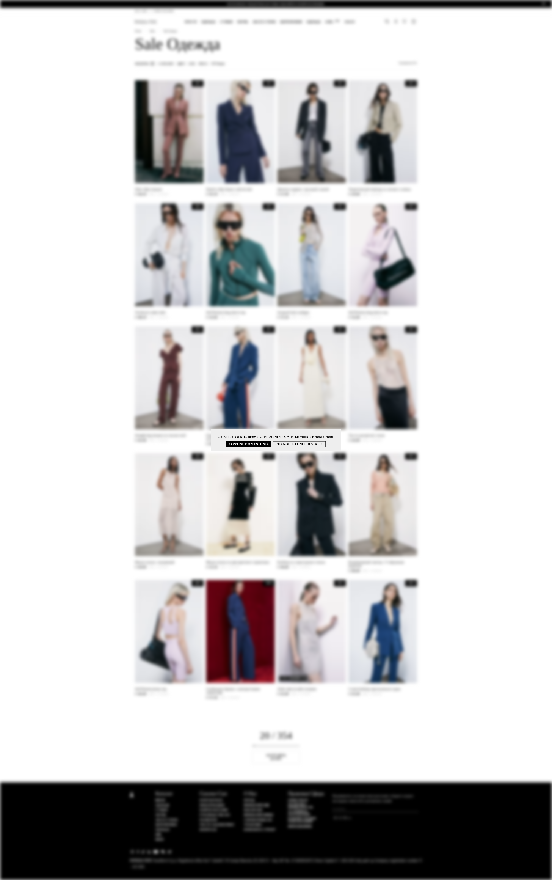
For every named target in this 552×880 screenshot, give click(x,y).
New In (191, 22)
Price (203, 64)
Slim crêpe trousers (148, 189)
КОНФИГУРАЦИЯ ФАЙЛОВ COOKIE (302, 820)
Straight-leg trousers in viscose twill (160, 435)
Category (166, 64)
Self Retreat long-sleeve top (225, 312)
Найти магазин (214, 810)
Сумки (226, 22)
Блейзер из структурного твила (301, 562)
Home (138, 31)
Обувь (242, 22)
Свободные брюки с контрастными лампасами (233, 691)
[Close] (544, 4)
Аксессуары (264, 22)
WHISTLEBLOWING (300, 826)
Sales (350, 22)
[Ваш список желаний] (405, 22)
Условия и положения (299, 813)
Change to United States (299, 444)
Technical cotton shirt (150, 312)
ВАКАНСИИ (253, 810)
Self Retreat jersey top (150, 689)
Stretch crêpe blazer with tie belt (229, 189)
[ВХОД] (396, 22)
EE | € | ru (141, 11)
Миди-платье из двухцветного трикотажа (237, 562)
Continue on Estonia (249, 444)
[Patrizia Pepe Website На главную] (146, 22)
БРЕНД (249, 800)
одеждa (208, 22)
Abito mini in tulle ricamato (296, 689)
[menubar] (270, 22)
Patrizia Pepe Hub (256, 805)
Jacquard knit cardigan (293, 312)
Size (192, 64)
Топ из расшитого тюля (366, 435)
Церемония (291, 22)
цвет (181, 64)
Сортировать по (407, 62)
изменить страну (260, 829)
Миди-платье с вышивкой (155, 562)
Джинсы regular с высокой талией (303, 189)
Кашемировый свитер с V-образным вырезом (376, 564)
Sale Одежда (170, 31)
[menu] (269, 22)
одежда (313, 22)
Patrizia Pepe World (258, 815)
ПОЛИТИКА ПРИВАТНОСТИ (300, 806)
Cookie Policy (298, 800)
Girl (332, 22)
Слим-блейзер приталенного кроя (374, 689)
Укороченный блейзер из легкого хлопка (379, 189)
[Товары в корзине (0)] (414, 22)
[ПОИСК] (387, 22)
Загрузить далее (276, 757)
